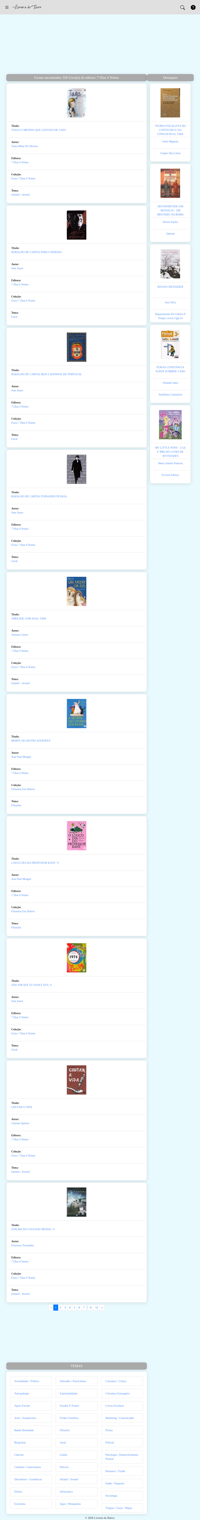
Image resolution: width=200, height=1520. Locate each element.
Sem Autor (17, 268)
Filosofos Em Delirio (23, 789)
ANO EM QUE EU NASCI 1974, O (31, 985)
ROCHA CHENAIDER (170, 286)
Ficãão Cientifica (69, 1418)
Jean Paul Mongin (21, 756)
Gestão (63, 1454)
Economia (19, 1503)
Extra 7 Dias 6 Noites (23, 178)
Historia (64, 1467)
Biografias (20, 1442)
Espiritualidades (68, 1393)
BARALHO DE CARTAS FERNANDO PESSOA (39, 496)
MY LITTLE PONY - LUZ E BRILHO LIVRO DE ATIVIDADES (170, 451)
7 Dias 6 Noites (19, 162)
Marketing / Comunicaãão (119, 1418)
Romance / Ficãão (115, 1471)
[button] (7, 7)
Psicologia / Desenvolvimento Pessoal (121, 1456)
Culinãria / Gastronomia (27, 1467)
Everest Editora (170, 475)
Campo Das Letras (170, 153)
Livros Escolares (114, 1405)
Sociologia (111, 1495)
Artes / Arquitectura (25, 1418)
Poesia (108, 1430)
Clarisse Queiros (20, 1123)
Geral (14, 316)
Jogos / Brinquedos (70, 1503)
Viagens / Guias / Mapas (118, 1508)
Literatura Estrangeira (117, 1393)
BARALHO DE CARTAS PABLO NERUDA (36, 252)
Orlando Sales (170, 382)
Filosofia (16, 805)
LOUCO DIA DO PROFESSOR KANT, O (35, 862)
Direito (18, 1491)
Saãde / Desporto (114, 1483)
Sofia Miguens (170, 141)
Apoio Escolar (22, 1405)
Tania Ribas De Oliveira (24, 146)
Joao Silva (170, 302)
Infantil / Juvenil (20, 194)
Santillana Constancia (170, 394)
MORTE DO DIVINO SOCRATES (30, 740)
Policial (109, 1442)
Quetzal (170, 233)
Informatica (66, 1491)
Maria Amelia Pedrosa (170, 463)
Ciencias (18, 1454)
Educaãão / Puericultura (73, 1381)
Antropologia (21, 1393)
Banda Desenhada (24, 1430)
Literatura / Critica (115, 1381)
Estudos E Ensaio (69, 1405)
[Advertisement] (100, 45)
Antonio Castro (19, 634)
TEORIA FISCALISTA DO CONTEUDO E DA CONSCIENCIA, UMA (170, 130)
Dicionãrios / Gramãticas (28, 1479)
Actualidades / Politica (26, 1381)
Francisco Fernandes (22, 1245)
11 (90, 1307)
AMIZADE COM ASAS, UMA (28, 618)
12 (96, 1307)
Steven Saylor (170, 222)
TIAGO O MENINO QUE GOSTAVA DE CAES (38, 130)
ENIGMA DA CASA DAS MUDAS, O (33, 1229)
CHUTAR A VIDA (21, 1107)
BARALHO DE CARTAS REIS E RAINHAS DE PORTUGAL (46, 374)
